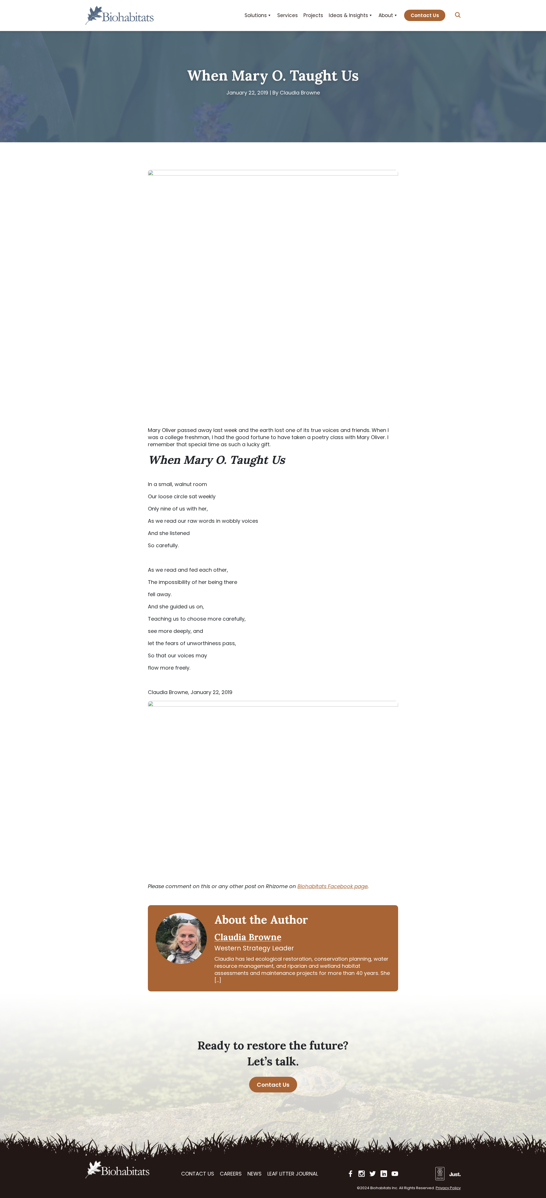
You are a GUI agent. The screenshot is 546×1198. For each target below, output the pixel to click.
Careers (231, 1173)
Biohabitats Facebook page (332, 886)
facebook (350, 1173)
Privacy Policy (448, 1188)
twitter (372, 1173)
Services (287, 15)
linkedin (383, 1173)
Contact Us (425, 15)
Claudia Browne (247, 936)
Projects (313, 15)
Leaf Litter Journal (292, 1173)
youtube (395, 1173)
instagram (361, 1173)
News (254, 1173)
